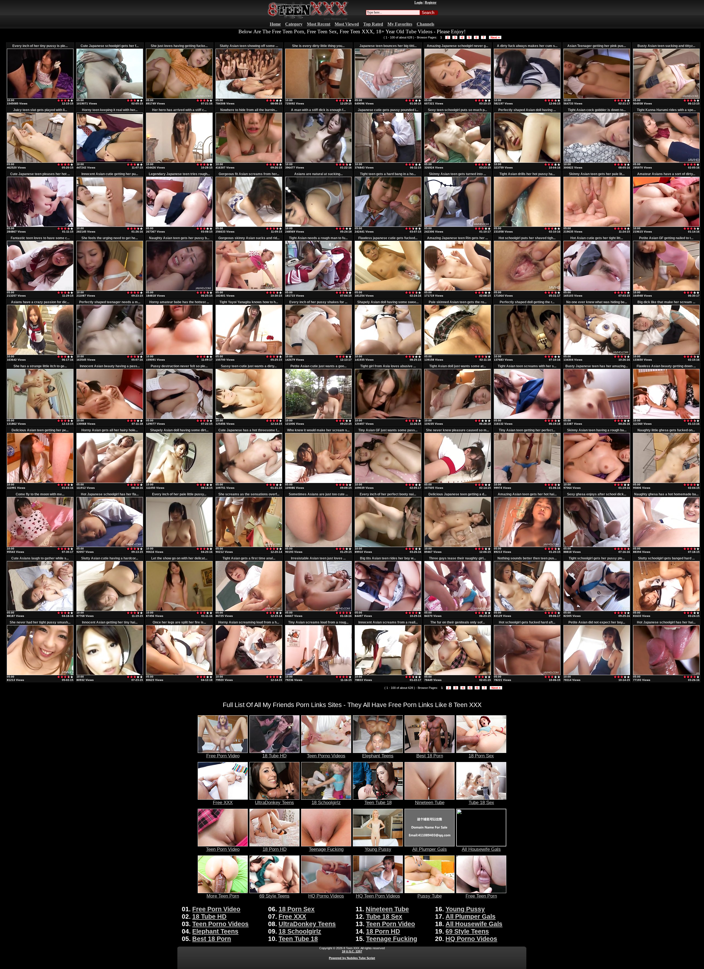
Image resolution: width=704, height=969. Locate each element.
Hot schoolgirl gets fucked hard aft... (527, 622)
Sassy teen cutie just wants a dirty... (249, 366)
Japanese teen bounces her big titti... (388, 46)
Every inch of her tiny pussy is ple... (40, 46)
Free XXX (223, 802)
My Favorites (399, 24)
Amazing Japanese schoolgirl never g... (457, 46)
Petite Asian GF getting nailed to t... (666, 238)
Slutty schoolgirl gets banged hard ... (666, 558)
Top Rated (373, 24)
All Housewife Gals (481, 849)
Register (430, 2)
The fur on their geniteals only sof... (457, 622)
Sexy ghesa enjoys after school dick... (596, 494)
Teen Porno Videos (326, 755)
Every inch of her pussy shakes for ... (318, 302)
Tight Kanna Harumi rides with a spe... (666, 110)
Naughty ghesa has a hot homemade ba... (666, 494)
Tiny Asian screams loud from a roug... (318, 622)
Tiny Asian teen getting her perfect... (527, 430)
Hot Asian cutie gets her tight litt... (596, 238)
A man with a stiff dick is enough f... (318, 110)
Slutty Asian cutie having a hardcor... (109, 558)
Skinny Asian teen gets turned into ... (457, 174)
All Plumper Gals (429, 849)
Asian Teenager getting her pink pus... (596, 46)
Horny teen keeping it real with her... (110, 110)
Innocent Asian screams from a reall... (388, 622)
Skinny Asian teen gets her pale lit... (597, 174)
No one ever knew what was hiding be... (596, 302)
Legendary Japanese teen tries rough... (179, 174)
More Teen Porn (223, 896)
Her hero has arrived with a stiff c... (179, 110)
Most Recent (318, 24)
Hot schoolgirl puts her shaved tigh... (527, 238)
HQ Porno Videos (326, 896)
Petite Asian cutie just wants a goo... (318, 366)
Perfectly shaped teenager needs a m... (109, 302)
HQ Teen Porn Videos (378, 896)
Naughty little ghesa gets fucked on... (666, 430)
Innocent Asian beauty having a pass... (110, 366)
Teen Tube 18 (378, 802)
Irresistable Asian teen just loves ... (318, 558)
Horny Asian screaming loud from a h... (248, 622)
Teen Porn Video (223, 849)
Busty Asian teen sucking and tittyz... (666, 46)
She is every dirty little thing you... (318, 46)
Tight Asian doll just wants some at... (457, 366)
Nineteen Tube (429, 802)
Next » (495, 37)
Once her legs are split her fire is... (179, 622)
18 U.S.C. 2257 (352, 951)
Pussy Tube (429, 896)
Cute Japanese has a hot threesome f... (248, 430)
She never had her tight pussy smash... (40, 622)
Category (293, 24)
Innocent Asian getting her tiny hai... (110, 622)
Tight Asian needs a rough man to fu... (318, 238)
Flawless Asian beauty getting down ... (666, 366)
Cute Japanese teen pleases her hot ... (40, 174)
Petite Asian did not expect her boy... (596, 622)
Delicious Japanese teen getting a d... (457, 494)
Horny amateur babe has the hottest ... (179, 302)
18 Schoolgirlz (326, 802)
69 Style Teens (274, 896)
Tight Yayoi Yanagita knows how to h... (248, 302)
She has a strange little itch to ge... (40, 366)
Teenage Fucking (326, 849)
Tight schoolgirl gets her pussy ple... (597, 558)
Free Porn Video (223, 755)
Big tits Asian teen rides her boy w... (388, 558)
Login (418, 2)
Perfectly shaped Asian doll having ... (527, 110)
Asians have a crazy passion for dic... (40, 302)
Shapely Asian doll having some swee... (388, 302)
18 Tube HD (274, 755)
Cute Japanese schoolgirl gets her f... (110, 46)
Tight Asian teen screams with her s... (527, 366)
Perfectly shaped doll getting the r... (527, 302)
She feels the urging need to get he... (109, 238)
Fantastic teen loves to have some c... (40, 238)
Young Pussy (378, 849)
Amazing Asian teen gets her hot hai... (527, 494)
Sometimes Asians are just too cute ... (318, 494)
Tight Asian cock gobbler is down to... (597, 110)
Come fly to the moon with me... (40, 494)
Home (275, 24)
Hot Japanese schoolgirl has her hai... (666, 622)
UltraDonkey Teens (274, 802)
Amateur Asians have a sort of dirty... (666, 174)
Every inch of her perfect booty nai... (388, 494)
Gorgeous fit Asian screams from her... (249, 174)
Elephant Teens (378, 755)
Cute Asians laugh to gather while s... (40, 558)
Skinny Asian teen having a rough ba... (596, 430)
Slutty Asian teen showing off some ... (249, 46)
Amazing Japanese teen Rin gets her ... (457, 238)
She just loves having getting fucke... (179, 46)
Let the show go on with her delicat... (179, 558)
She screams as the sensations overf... (248, 494)
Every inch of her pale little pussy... (179, 494)
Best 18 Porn (429, 755)
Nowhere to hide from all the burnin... (248, 110)
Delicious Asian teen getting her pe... (40, 430)
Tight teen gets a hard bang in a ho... (388, 174)
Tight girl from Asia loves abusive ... (388, 366)
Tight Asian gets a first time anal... (248, 558)
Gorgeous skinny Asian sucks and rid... (248, 238)
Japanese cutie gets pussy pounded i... (388, 110)
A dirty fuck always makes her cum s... (527, 46)
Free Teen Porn (481, 896)
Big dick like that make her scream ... (666, 302)
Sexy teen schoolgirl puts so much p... (457, 110)
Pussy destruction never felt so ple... (179, 366)
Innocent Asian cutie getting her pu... (109, 174)
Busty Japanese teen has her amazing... (596, 366)
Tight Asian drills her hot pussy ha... (527, 174)
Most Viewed (347, 24)
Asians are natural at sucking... (318, 174)
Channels (425, 24)
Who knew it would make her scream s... (318, 430)
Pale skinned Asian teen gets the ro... (457, 302)
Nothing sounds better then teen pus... (527, 558)
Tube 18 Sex (481, 802)
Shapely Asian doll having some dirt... (179, 430)
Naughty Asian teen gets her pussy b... (179, 238)
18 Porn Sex (481, 755)
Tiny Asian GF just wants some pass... (387, 430)
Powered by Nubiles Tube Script (352, 958)
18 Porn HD (275, 849)
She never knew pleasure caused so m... (457, 430)
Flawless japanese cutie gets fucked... (387, 238)
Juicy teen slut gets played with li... (40, 110)
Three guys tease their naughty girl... (457, 558)
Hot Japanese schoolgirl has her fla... (110, 494)
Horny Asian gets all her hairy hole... (109, 430)
